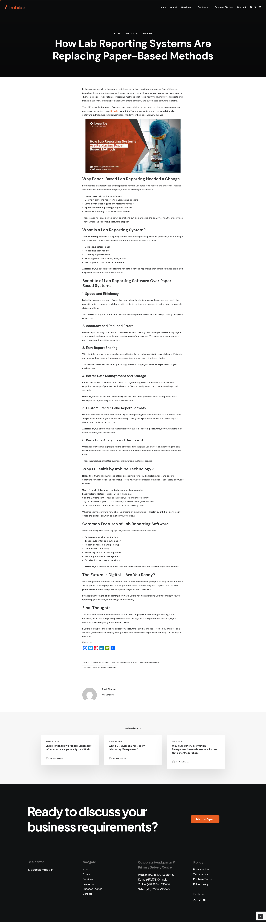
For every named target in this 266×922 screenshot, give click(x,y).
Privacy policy (201, 869)
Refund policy (200, 884)
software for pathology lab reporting (100, 667)
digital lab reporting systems (96, 663)
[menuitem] (163, 7)
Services (186, 7)
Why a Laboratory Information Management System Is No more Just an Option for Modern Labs (194, 749)
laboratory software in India (124, 663)
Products (203, 7)
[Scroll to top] (260, 916)
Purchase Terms (202, 879)
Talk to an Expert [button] (205, 819)
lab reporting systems (149, 663)
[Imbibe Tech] (15, 7)
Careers (87, 894)
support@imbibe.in (40, 869)
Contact (241, 7)
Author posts (108, 694)
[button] (251, 7)
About (173, 7)
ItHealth (114, 111)
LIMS (118, 33)
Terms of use (200, 874)
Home (163, 7)
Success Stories (224, 7)
